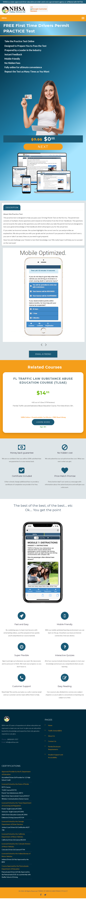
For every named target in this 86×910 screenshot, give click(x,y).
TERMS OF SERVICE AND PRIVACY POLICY (53, 891)
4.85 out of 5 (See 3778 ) (43, 402)
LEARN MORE (43, 422)
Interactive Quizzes (64, 655)
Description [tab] (12, 207)
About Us (51, 736)
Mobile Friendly (64, 624)
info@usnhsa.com (12, 742)
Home (50, 725)
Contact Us (52, 741)
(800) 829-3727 (12, 739)
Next (43, 147)
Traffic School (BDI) (55, 731)
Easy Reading (65, 686)
